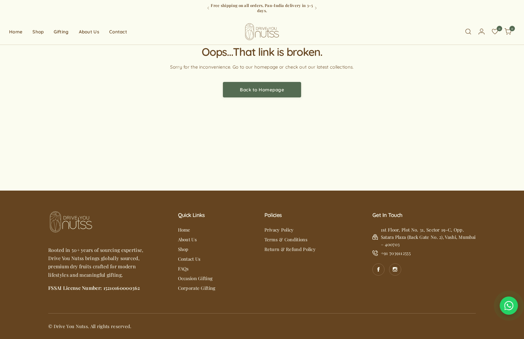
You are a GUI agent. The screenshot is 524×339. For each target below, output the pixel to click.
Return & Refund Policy (290, 249)
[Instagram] (395, 269)
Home (184, 230)
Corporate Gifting (197, 288)
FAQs (183, 269)
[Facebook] (378, 269)
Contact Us (189, 259)
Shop (183, 249)
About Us (187, 239)
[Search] (468, 31)
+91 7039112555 (396, 253)
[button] (208, 8)
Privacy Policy (279, 230)
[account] (481, 31)
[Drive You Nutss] (262, 32)
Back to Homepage (262, 90)
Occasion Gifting (195, 278)
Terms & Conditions (285, 239)
